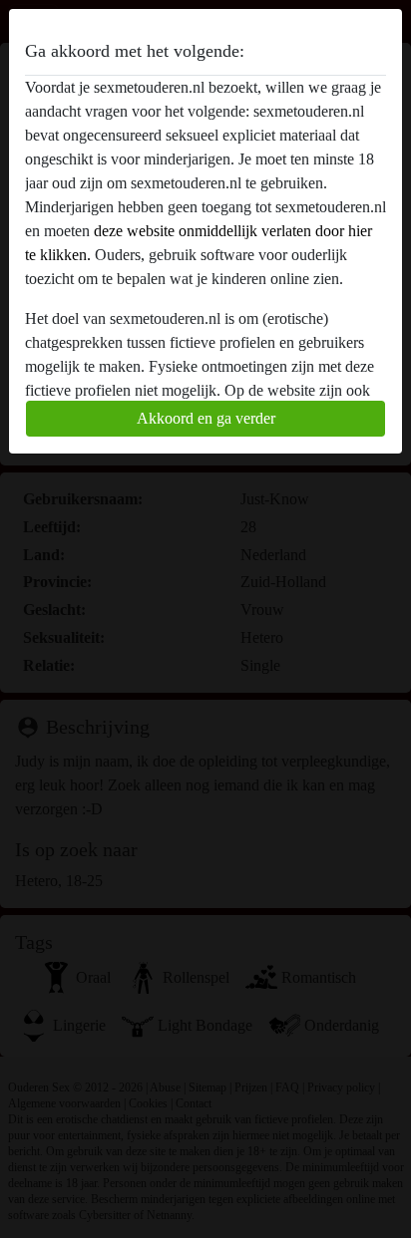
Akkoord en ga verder (206, 418)
